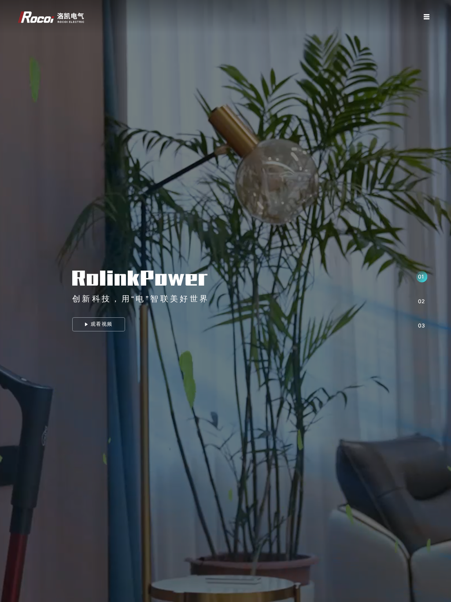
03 (421, 325)
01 (421, 276)
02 (421, 301)
